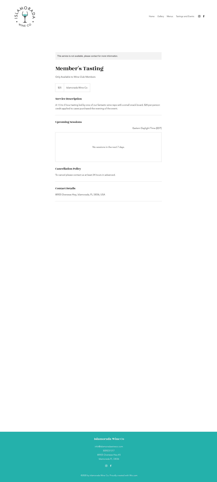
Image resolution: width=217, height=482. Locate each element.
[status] (147, 128)
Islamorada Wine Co (109, 439)
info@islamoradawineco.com (109, 446)
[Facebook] (203, 16)
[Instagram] (199, 16)
